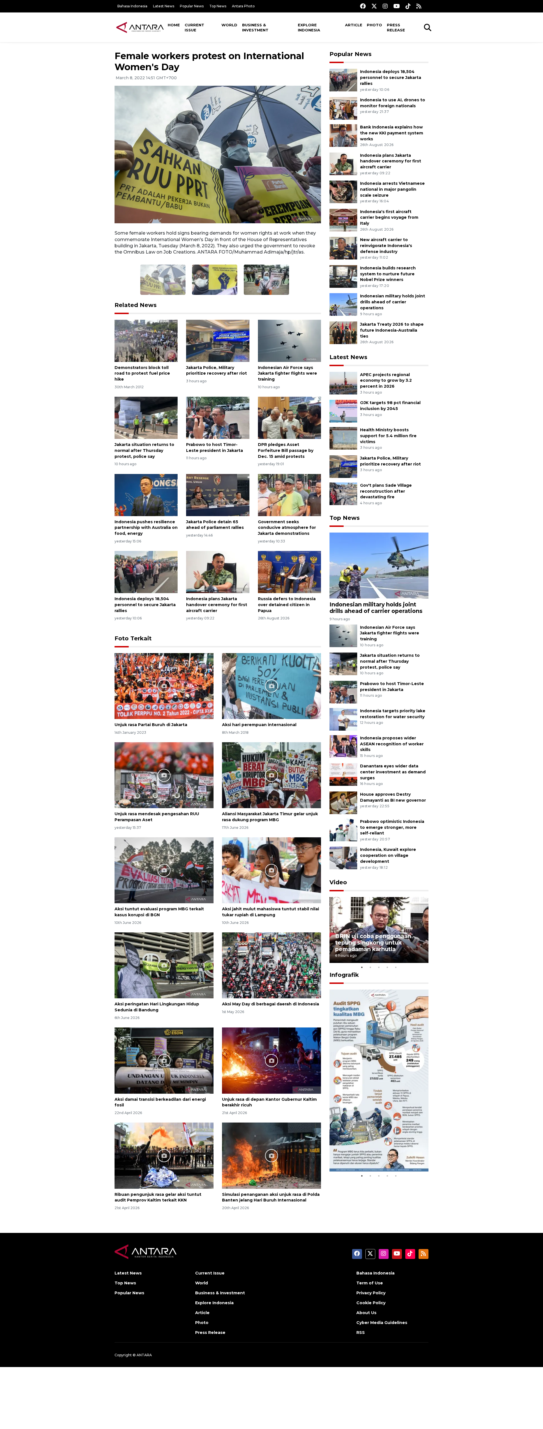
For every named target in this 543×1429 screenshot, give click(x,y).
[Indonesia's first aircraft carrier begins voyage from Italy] (343, 219)
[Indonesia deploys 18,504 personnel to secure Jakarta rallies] (146, 571)
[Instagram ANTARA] (385, 6)
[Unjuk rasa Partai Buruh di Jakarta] (164, 685)
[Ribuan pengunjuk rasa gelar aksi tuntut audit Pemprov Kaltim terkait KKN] (164, 1155)
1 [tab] (362, 967)
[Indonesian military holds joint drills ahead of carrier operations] (343, 304)
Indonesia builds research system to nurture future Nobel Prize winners (388, 273)
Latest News (163, 6)
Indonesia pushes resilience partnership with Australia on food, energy (146, 527)
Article (353, 25)
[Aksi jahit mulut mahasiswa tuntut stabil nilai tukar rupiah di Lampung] (271, 870)
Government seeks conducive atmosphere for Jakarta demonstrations (287, 527)
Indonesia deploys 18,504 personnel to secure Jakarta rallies (145, 604)
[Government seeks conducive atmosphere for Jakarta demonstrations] (289, 494)
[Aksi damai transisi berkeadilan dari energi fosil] (164, 1060)
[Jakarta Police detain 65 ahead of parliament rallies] (217, 494)
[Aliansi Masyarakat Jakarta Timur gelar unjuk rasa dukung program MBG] (271, 775)
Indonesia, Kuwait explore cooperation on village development (388, 855)
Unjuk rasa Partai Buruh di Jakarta (151, 724)
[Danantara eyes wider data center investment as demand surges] (343, 774)
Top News (217, 6)
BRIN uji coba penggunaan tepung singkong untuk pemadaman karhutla (373, 942)
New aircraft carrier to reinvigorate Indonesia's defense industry (386, 245)
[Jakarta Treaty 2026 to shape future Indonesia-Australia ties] (343, 332)
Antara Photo (243, 6)
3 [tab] (379, 967)
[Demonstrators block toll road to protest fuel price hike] (146, 340)
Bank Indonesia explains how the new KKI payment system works (391, 133)
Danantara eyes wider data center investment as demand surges (393, 771)
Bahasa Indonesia (132, 6)
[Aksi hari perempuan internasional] (271, 685)
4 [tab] (387, 967)
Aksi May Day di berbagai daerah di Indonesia (270, 1004)
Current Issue (194, 27)
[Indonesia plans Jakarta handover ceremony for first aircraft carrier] (217, 571)
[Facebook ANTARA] (363, 6)
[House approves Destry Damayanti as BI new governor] (343, 802)
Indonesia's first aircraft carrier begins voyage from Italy (389, 217)
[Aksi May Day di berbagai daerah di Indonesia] (271, 965)
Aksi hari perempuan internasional (259, 724)
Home (174, 25)
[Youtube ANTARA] (396, 6)
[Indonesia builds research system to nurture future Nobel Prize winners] (343, 276)
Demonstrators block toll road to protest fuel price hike (142, 373)
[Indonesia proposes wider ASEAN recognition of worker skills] (343, 746)
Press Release (396, 27)
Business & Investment (255, 27)
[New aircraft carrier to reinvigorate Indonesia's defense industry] (343, 248)
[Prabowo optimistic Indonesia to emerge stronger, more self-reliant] (343, 829)
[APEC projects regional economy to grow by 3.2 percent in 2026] (343, 382)
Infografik (344, 974)
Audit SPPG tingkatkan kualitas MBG (368, 1154)
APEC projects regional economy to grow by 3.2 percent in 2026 (386, 380)
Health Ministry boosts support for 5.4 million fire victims (388, 435)
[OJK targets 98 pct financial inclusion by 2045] (343, 410)
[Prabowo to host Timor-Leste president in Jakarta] (217, 417)
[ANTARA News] (140, 27)
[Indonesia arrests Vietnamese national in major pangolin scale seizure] (343, 191)
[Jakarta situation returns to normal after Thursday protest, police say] (146, 417)
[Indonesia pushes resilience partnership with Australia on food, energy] (146, 494)
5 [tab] (396, 967)
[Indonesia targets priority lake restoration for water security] (343, 719)
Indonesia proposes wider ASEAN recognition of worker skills (392, 743)
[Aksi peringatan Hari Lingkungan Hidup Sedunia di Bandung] (164, 965)
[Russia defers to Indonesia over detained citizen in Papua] (289, 571)
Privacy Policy (370, 1292)
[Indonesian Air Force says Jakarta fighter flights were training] (289, 340)
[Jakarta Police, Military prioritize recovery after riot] (217, 340)
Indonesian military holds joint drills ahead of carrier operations (392, 301)
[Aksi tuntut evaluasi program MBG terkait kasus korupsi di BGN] (164, 870)
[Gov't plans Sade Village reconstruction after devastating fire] (343, 493)
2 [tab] (370, 967)
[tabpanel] (378, 930)
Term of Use (369, 1283)
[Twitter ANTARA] (374, 6)
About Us (366, 1312)
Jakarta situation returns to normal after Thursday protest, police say (144, 450)
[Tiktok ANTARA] (408, 6)
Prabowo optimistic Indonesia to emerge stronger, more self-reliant (392, 827)
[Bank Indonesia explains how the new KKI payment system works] (343, 135)
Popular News (192, 6)
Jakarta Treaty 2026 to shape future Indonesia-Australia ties (392, 330)
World (229, 25)
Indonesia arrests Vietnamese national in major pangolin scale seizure (392, 189)
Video (338, 882)
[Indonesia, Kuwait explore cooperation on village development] (343, 858)
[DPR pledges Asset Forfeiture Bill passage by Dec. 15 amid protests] (289, 417)
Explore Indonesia (309, 27)
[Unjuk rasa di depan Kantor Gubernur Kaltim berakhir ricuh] (271, 1060)
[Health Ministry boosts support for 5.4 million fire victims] (343, 438)
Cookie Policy (370, 1302)
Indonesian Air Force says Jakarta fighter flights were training (287, 373)
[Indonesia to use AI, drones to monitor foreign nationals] (343, 108)
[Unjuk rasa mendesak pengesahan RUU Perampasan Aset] (164, 775)
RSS (360, 1332)
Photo (374, 25)
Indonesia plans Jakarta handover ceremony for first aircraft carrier (216, 604)
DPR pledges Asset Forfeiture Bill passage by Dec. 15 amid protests (285, 450)
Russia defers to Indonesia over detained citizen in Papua (287, 604)
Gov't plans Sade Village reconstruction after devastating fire (386, 491)
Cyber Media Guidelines (381, 1322)
